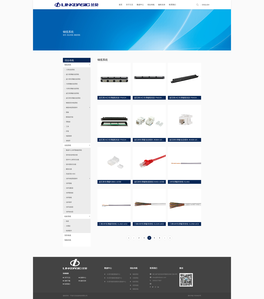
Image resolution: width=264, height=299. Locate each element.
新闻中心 (83, 277)
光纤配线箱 (69, 193)
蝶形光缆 (69, 169)
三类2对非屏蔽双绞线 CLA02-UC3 (113, 224)
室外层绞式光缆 (71, 164)
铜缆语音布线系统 (72, 103)
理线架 (68, 122)
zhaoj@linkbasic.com (159, 277)
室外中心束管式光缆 (72, 159)
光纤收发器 (69, 212)
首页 (120, 5)
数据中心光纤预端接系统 (74, 150)
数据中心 (140, 5)
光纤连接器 (69, 207)
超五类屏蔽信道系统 (72, 93)
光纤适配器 (69, 188)
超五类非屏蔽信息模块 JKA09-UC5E (184, 140)
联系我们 (172, 5)
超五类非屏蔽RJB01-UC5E (110, 182)
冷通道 (68, 226)
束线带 (68, 140)
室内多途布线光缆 (72, 155)
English (205, 4)
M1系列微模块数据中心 (114, 278)
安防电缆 (67, 235)
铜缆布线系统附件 (78, 107)
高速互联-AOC (70, 174)
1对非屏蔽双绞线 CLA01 (179, 182)
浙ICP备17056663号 (194, 295)
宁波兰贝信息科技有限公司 (78, 295)
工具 (67, 126)
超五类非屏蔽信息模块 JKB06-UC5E (149, 140)
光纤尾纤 (69, 202)
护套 (67, 131)
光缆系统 (77, 145)
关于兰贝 (129, 5)
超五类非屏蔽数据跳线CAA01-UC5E (149, 182)
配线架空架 (69, 117)
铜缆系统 (77, 65)
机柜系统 (77, 216)
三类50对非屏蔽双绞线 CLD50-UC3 (184, 224)
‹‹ (128, 238)
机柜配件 (69, 230)
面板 (67, 112)
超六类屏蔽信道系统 (72, 74)
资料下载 (67, 281)
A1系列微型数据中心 (113, 274)
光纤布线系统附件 (78, 178)
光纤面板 (69, 183)
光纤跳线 (69, 197)
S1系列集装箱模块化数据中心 (116, 281)
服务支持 (161, 5)
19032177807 (156, 280)
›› (169, 238)
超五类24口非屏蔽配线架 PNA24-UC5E (115, 98)
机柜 (67, 221)
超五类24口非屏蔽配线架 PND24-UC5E (150, 98)
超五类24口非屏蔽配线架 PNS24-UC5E (115, 140)
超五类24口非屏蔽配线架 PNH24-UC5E (185, 98)
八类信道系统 (70, 69)
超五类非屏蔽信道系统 (73, 98)
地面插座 (69, 136)
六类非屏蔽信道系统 (72, 88)
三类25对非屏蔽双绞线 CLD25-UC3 (149, 224)
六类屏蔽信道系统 (72, 84)
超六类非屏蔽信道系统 (73, 79)
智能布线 (67, 240)
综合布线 (150, 5)
